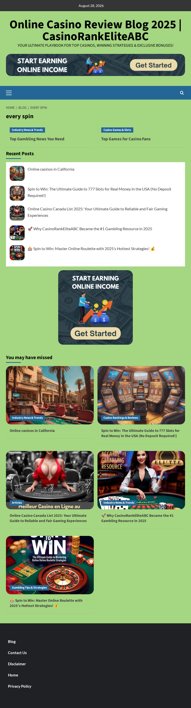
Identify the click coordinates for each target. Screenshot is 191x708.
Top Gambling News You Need (37, 139)
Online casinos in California (51, 169)
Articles (17, 503)
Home (13, 675)
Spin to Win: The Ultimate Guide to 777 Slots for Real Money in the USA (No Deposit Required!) (140, 433)
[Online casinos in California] (50, 395)
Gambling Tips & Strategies (29, 588)
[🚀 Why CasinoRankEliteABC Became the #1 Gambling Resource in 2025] (141, 480)
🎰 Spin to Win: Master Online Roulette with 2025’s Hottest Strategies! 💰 (91, 248)
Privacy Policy (19, 686)
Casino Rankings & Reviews (120, 418)
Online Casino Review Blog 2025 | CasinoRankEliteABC (95, 30)
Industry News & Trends (27, 130)
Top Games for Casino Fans (126, 139)
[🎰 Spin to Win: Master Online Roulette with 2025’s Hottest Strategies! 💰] (50, 565)
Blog (12, 641)
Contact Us (17, 652)
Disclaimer (17, 664)
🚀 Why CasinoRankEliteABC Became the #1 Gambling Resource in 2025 (90, 228)
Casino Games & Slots (117, 130)
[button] (11, 92)
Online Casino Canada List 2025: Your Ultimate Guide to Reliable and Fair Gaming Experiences (48, 518)
